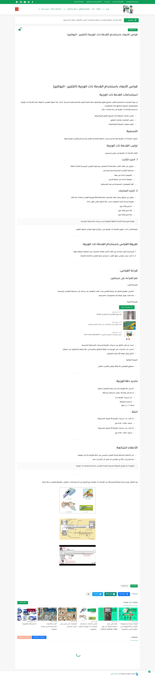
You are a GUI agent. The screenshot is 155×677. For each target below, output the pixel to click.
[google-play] (17, 2)
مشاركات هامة (56, 9)
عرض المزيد (22, 602)
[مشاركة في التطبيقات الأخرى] (88, 594)
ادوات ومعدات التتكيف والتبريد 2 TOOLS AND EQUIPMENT (103, 335)
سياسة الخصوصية (132, 2)
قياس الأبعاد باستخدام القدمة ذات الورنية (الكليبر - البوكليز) (88, 626)
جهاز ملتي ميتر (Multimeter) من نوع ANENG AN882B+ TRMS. (108, 626)
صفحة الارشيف (79, 2)
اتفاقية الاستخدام (118, 2)
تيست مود (45, 9)
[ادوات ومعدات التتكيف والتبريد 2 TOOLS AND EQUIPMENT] (129, 335)
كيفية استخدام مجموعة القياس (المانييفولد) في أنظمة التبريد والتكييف (129, 626)
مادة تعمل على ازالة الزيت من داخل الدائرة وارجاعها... (104, 324)
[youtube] (24, 2)
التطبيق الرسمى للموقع (94, 2)
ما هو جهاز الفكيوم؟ (29, 624)
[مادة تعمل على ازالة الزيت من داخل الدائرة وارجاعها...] (129, 325)
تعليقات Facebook (39, 637)
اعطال (98, 9)
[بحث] (16, 9)
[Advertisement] (77, 65)
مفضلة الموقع (84, 9)
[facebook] (32, 2)
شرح (107, 9)
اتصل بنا (107, 2)
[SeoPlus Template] (136, 674)
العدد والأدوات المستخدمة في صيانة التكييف (49, 626)
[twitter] (28, 2)
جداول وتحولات (71, 9)
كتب (92, 9)
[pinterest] (21, 2)
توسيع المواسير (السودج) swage (109, 314)
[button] (124, 594)
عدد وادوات (132, 30)
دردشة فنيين (115, 674)
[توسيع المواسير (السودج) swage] (129, 315)
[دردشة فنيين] (125, 9)
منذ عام (134, 621)
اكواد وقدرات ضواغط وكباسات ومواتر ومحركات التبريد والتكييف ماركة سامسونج (92, 20)
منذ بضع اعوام (116, 312)
